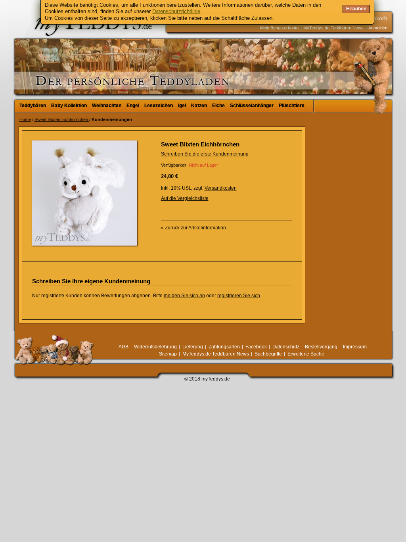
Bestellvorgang (321, 347)
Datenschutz (285, 347)
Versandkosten (221, 188)
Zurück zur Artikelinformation (193, 228)
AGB (123, 347)
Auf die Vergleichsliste (185, 198)
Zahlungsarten (224, 347)
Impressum (355, 347)
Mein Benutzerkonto (279, 27)
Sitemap (168, 354)
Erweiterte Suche (305, 354)
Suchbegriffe (268, 354)
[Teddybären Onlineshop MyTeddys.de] (68, 49)
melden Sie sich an (184, 295)
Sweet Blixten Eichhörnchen (61, 119)
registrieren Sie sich (238, 295)
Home (25, 119)
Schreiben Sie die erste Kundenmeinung (205, 154)
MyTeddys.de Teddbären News (333, 27)
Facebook (256, 347)
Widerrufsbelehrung (155, 347)
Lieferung (192, 347)
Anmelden (377, 27)
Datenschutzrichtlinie (176, 11)
